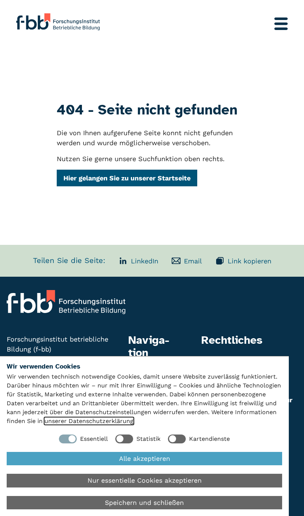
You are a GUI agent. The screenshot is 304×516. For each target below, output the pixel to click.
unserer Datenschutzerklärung (88, 421)
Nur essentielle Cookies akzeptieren (144, 480)
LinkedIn (144, 261)
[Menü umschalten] (281, 23)
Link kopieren (249, 261)
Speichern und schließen (144, 502)
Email (193, 261)
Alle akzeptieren (144, 458)
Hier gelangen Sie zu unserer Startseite (127, 178)
